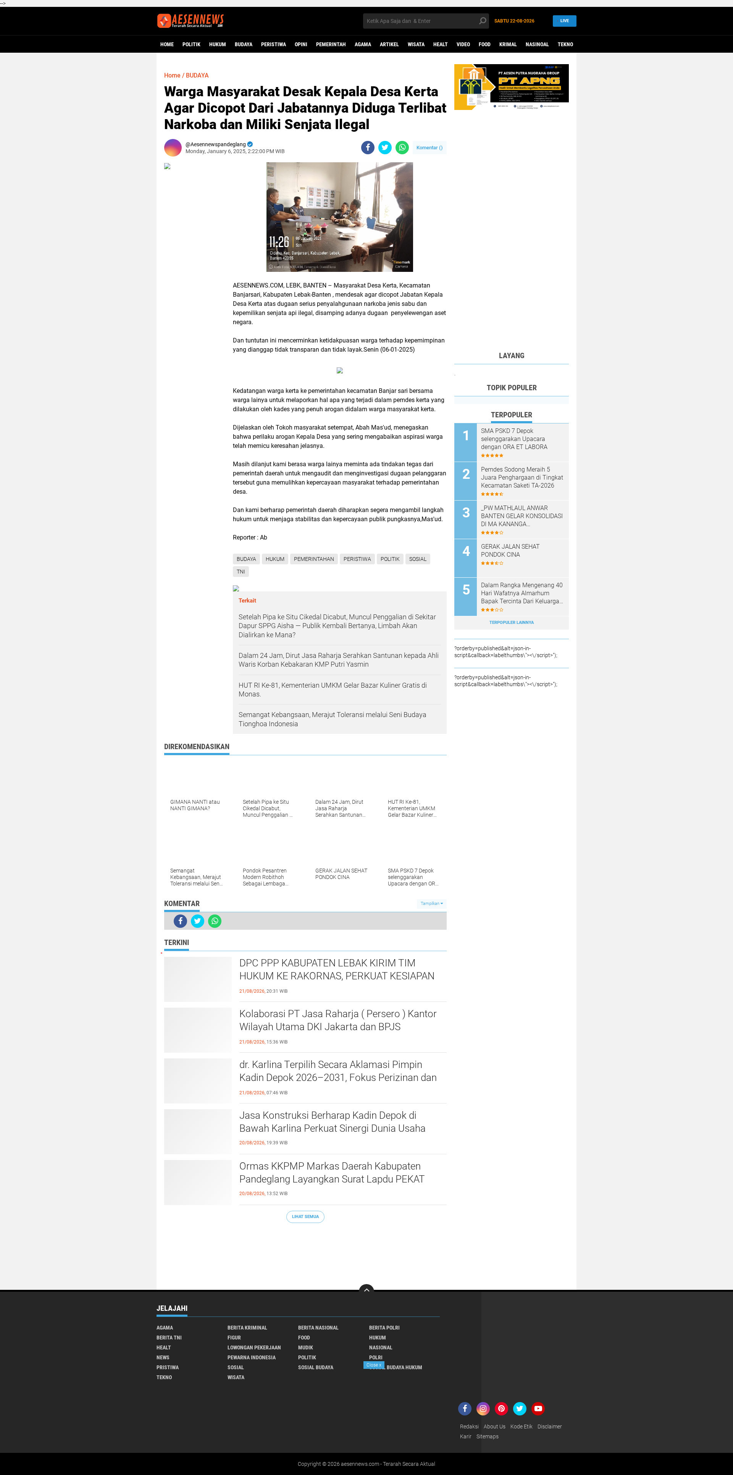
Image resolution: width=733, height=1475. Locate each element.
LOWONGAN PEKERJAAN (254, 1347)
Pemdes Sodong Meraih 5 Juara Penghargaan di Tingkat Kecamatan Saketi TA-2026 (522, 477)
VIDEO (463, 44)
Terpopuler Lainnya (511, 622)
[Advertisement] (305, 1252)
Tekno (565, 44)
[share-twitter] (385, 147)
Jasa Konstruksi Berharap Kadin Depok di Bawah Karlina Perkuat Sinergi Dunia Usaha (332, 1122)
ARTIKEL (389, 44)
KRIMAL (508, 44)
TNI (241, 572)
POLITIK (191, 44)
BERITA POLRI (384, 1328)
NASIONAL (380, 1347)
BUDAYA (243, 44)
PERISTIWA (273, 44)
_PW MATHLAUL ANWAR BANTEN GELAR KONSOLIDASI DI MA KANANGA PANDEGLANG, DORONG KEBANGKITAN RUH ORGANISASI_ (522, 516)
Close (373, 1365)
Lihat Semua (305, 1216)
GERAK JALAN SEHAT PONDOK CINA (510, 550)
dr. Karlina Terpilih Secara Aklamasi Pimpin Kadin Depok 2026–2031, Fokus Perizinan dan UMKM (338, 1077)
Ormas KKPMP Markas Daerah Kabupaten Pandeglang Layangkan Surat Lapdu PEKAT (332, 1172)
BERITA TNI (169, 1337)
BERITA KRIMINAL (247, 1328)
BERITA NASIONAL (318, 1328)
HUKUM (217, 44)
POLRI (376, 1357)
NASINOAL (537, 44)
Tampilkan (431, 903)
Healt (440, 44)
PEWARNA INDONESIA (252, 1357)
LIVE (564, 20)
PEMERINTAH (331, 44)
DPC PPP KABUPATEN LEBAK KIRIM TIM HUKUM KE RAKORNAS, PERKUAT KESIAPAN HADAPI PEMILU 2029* (336, 976)
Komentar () (430, 147)
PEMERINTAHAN (314, 559)
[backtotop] (366, 1291)
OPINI (301, 44)
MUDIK (305, 1347)
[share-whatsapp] (402, 147)
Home (167, 44)
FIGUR (234, 1337)
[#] (511, 87)
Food (485, 44)
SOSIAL (417, 559)
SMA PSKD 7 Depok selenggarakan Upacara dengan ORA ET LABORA (514, 439)
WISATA (416, 44)
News (163, 1357)
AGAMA (363, 44)
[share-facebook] (368, 147)
